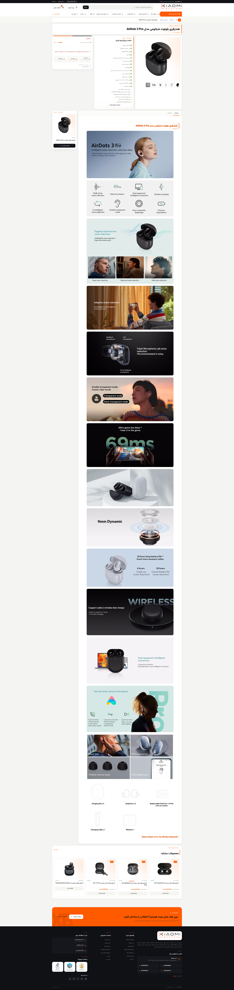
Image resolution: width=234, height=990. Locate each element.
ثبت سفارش (131, 943)
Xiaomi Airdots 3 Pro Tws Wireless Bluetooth (160, 837)
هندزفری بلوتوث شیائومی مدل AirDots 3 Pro (156, 126)
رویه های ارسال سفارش (129, 949)
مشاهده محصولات (77, 917)
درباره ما (53, 1)
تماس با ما (108, 959)
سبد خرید (132, 959)
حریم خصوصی (107, 943)
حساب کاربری (107, 939)
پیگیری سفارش (131, 946)
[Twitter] (77, 979)
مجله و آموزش (61, 1)
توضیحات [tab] (176, 113)
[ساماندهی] (81, 967)
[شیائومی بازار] (171, 7)
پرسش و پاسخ (107, 946)
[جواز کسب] (69, 967)
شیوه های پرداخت (130, 956)
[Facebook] (70, 979)
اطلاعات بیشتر (70, 888)
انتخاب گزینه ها (166, 893)
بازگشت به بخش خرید (65, 145)
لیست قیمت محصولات (105, 949)
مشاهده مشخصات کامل (115, 105)
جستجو (85, 7)
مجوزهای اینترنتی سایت (105, 953)
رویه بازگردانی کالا (130, 953)
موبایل (174, 976)
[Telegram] (81, 979)
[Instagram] (85, 979)
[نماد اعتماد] (57, 967)
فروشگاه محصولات (130, 939)
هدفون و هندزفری (85, 66)
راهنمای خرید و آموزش (62, 916)
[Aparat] (74, 979)
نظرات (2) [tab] (170, 113)
